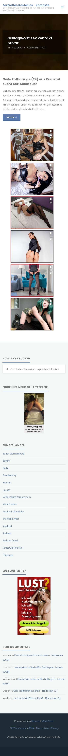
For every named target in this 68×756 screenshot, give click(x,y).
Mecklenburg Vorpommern (16, 496)
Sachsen (6, 533)
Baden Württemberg (13, 453)
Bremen (6, 482)
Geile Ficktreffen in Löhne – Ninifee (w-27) (35, 690)
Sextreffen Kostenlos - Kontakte (25, 5)
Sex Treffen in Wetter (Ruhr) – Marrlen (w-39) (37, 698)
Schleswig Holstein (12, 547)
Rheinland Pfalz (10, 518)
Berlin (5, 468)
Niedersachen (9, 504)
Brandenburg (9, 475)
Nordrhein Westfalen (13, 511)
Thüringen (7, 555)
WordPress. (48, 721)
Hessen (6, 489)
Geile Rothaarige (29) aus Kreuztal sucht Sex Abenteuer (31, 81)
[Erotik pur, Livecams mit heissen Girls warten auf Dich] (34, 605)
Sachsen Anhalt (10, 540)
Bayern (6, 460)
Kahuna (35, 721)
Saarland (7, 526)
